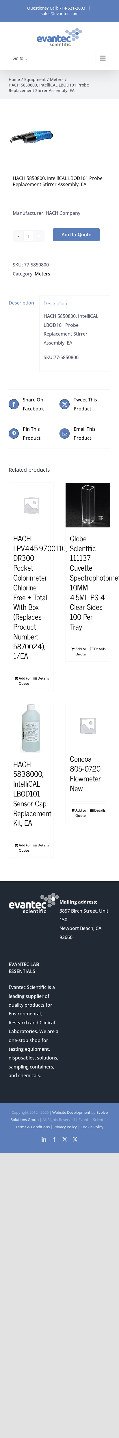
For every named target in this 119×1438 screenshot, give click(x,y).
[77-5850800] (59, 139)
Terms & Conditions (33, 1126)
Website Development (71, 1112)
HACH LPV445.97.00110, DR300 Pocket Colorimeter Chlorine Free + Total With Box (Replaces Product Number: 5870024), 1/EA (40, 597)
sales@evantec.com (60, 13)
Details (43, 678)
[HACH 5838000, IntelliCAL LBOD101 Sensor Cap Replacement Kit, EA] (31, 728)
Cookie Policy (92, 1126)
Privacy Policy (65, 1126)
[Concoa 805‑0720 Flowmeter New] (88, 725)
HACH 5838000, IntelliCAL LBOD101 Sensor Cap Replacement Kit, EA (32, 793)
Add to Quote (76, 234)
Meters (42, 274)
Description (21, 303)
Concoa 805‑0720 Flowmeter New (85, 773)
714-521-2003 (72, 8)
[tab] (22, 302)
